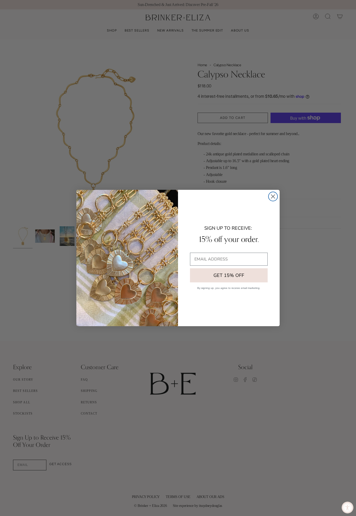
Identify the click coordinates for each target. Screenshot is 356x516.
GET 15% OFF (228, 275)
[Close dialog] (273, 196)
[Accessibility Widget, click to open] (347, 507)
